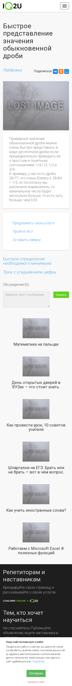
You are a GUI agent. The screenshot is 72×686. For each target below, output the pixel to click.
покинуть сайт (36, 681)
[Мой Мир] (66, 71)
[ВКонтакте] (55, 71)
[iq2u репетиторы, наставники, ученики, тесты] (12, 6)
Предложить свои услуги (33, 223)
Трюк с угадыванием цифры (29, 272)
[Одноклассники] (61, 71)
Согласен (36, 673)
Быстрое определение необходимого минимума (27, 261)
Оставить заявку (27, 240)
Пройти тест (23, 231)
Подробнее (38, 661)
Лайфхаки (12, 70)
